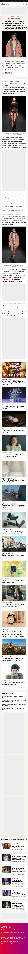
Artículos (10, 929)
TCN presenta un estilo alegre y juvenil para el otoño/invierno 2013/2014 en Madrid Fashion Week (19, 870)
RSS (12, 943)
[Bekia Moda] (5, 4)
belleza (11, 937)
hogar (17, 938)
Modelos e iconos (5, 934)
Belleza (16, 1)
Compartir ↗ (23, 77)
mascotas (3, 938)
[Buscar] (23, 4)
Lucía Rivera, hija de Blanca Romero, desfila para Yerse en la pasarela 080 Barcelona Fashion (19, 846)
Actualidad (8, 1)
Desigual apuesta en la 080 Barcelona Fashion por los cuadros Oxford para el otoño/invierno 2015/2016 (18, 893)
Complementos (5, 932)
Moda (12, 1)
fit (19, 938)
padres (19, 937)
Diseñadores (17, 929)
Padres (23, 1)
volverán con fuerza (7, 279)
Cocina (20, 1)
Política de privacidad (12, 941)
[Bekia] (3, 1)
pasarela (6, 87)
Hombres (14, 890)
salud (8, 938)
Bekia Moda (11, 16)
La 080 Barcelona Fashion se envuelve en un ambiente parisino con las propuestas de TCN (19, 858)
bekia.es (3, 937)
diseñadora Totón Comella (10, 193)
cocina (15, 937)
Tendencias (16, 16)
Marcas (22, 932)
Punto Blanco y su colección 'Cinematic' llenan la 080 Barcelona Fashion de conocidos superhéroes (18, 905)
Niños (11, 932)
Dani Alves (14, 315)
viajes (22, 938)
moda (7, 937)
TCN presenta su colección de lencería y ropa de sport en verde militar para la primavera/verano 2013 (18, 882)
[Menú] (26, 4)
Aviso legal (3, 941)
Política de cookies (5, 943)
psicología (12, 938)
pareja (23, 937)
